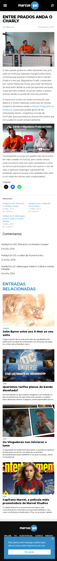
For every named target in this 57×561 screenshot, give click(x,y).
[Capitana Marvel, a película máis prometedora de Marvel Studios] (28, 478)
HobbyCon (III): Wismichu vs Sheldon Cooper (13, 204)
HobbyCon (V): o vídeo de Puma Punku (22, 255)
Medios (49, 536)
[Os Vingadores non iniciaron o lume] (28, 421)
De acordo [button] (29, 552)
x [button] (53, 538)
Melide (7, 536)
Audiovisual (26, 536)
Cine (4, 384)
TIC (15, 536)
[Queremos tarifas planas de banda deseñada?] (28, 365)
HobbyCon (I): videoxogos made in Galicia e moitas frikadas (14, 219)
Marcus (10, 27)
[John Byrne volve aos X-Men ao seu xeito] (28, 310)
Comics (6, 328)
